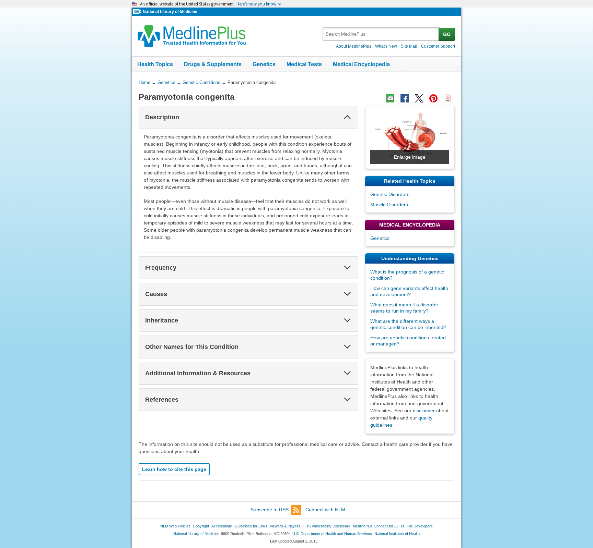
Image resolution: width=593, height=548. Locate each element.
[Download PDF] (447, 98)
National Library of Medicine (170, 11)
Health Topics (155, 64)
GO (447, 34)
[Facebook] (404, 98)
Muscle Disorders (389, 204)
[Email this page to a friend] (390, 98)
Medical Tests (304, 64)
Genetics (264, 64)
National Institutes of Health (397, 534)
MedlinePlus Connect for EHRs (378, 526)
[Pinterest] (433, 98)
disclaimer (424, 410)
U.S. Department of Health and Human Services (332, 534)
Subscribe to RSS (270, 509)
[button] (347, 117)
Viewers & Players (285, 526)
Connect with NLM (325, 509)
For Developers (420, 526)
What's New (386, 46)
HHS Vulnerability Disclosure (326, 526)
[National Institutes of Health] (138, 11)
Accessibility (221, 526)
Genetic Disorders (389, 194)
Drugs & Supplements (213, 64)
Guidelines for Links (250, 526)
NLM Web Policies (175, 526)
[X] (419, 98)
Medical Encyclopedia (361, 64)
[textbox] (381, 34)
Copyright (201, 526)
